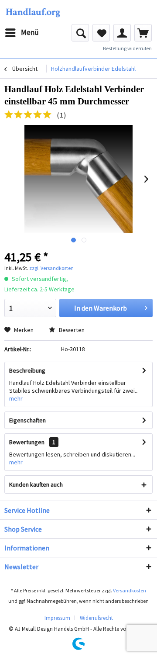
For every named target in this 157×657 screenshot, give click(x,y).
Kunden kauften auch (36, 484)
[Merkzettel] (101, 32)
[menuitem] (21, 32)
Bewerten (71, 330)
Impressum (57, 618)
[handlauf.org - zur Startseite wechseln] (32, 12)
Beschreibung (27, 370)
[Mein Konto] (122, 32)
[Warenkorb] (143, 32)
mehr (16, 398)
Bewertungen (26, 442)
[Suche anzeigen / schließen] (80, 32)
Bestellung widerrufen (127, 48)
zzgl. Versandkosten (51, 268)
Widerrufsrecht (96, 618)
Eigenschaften (27, 420)
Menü (30, 32)
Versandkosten (129, 590)
